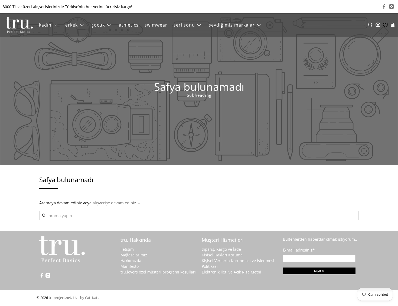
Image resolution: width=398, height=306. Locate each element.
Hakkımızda (130, 260)
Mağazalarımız (133, 254)
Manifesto (129, 266)
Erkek (71, 25)
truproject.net (60, 297)
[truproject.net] (19, 25)
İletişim (127, 249)
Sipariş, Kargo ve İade (221, 249)
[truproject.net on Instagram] (391, 6)
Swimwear (156, 25)
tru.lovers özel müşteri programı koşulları (158, 272)
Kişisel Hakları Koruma (222, 254)
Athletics (129, 25)
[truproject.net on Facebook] (383, 6)
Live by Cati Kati (85, 297)
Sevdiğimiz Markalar (232, 25)
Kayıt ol (319, 271)
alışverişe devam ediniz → (117, 202)
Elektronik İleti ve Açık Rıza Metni (231, 272)
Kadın (45, 25)
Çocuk (98, 25)
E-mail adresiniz (299, 250)
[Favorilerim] (385, 25)
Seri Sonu (184, 25)
